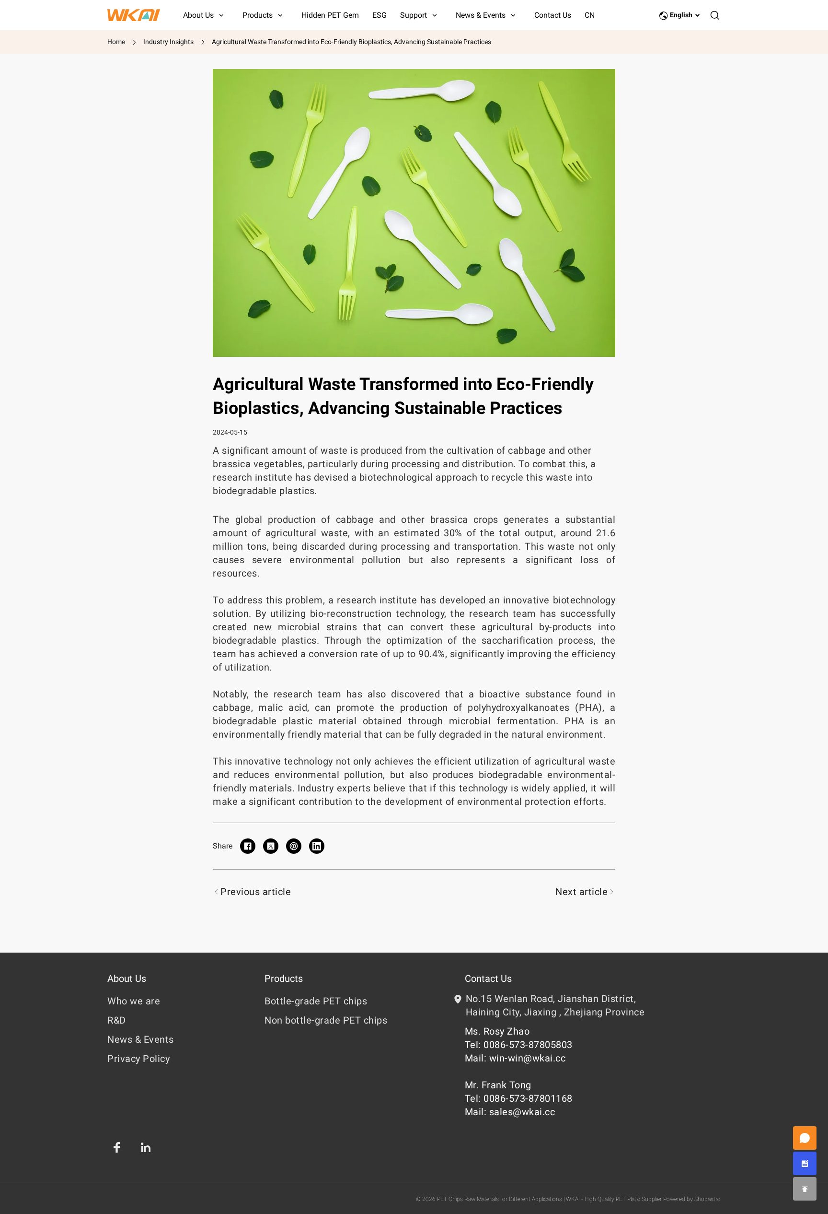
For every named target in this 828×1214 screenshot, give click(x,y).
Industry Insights (168, 42)
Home (116, 42)
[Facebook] (116, 1147)
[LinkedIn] (145, 1147)
